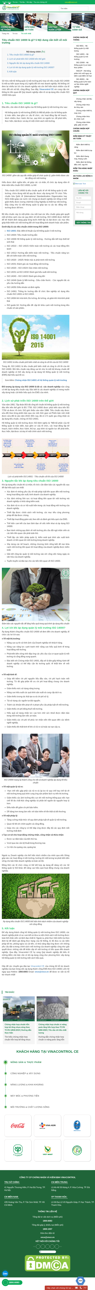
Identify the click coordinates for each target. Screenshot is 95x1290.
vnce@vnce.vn (70, 2)
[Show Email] (76, 1288)
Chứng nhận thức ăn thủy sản (82, 106)
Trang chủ (5, 33)
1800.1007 (47, 1229)
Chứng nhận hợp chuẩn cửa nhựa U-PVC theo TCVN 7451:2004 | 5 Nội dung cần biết (18, 1027)
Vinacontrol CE (37, 966)
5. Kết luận (12, 72)
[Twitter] (47, 1246)
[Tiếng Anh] (10, 3)
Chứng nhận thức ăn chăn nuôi (82, 117)
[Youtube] (43, 1246)
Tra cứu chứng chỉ (40, 2)
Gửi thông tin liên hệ (84, 223)
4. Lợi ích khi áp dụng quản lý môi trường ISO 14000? (30, 67)
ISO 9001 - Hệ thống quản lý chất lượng (81, 48)
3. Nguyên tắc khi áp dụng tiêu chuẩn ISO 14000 (28, 63)
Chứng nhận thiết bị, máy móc (83, 112)
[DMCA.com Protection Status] (47, 1263)
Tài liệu (22, 2)
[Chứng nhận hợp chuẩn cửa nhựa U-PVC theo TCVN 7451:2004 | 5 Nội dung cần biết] (19, 1008)
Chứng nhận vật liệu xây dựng (83, 100)
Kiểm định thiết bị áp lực (83, 151)
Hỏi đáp (29, 2)
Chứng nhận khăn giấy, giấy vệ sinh (82, 123)
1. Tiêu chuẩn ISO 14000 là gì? (20, 55)
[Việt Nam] (5, 3)
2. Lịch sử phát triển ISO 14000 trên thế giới (26, 59)
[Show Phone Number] (80, 1288)
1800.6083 (47, 1221)
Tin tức (15, 2)
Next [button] (67, 1011)
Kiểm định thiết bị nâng (82, 146)
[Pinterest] (57, 1246)
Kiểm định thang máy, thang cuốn (81, 157)
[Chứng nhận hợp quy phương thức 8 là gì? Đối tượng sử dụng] (53, 1008)
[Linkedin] (52, 1246)
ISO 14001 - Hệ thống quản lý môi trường (81, 56)
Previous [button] (4, 1011)
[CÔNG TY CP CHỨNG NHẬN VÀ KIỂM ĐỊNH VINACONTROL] (14, 8)
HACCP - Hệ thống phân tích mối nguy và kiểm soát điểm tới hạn (83, 73)
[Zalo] (5, 1274)
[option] (19, 1018)
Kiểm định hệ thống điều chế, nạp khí (82, 163)
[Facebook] (38, 1246)
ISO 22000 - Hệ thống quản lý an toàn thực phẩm (82, 64)
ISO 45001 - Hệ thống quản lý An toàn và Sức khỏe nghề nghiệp (82, 83)
